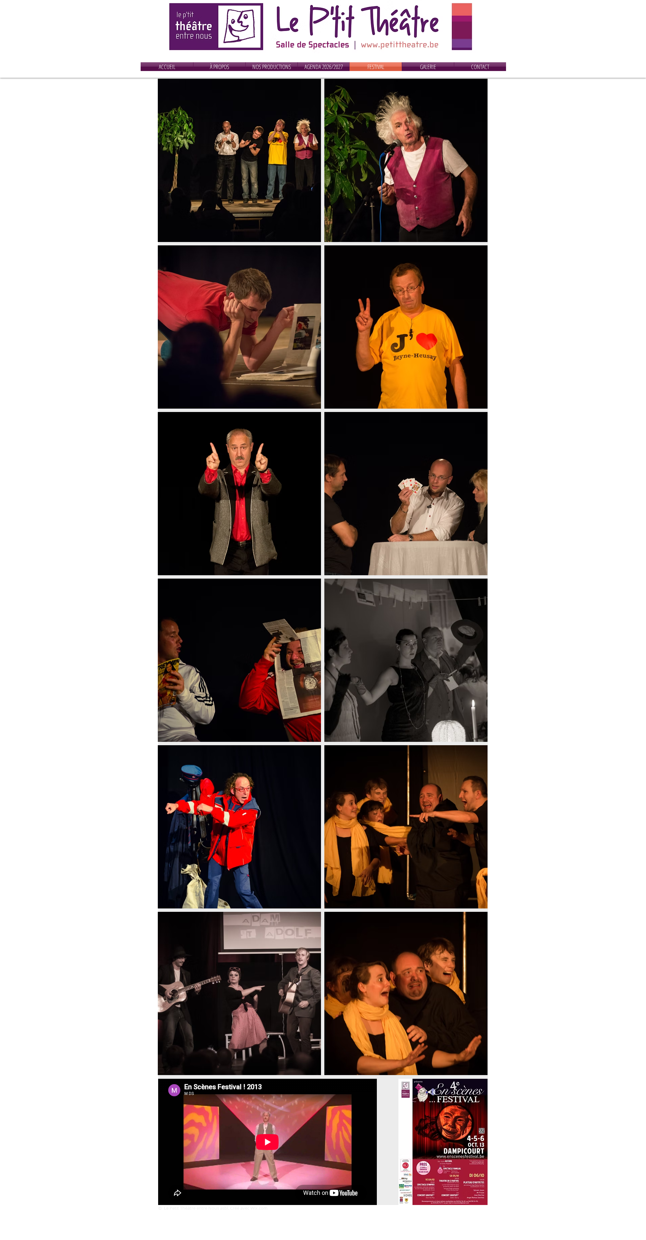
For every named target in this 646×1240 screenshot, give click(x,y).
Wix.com (258, 1208)
